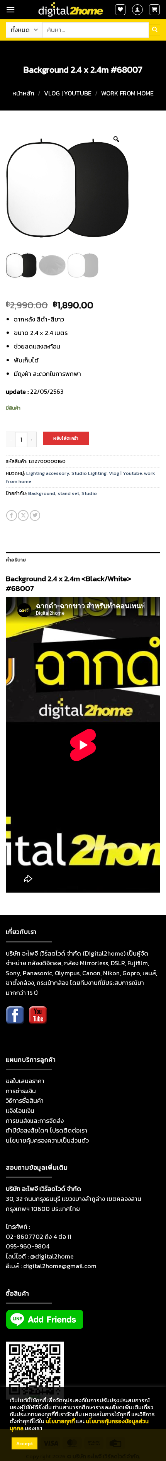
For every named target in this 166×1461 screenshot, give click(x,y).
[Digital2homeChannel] (37, 1021)
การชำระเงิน (21, 1090)
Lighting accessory (47, 473)
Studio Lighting (89, 473)
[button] (10, 9)
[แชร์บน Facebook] (11, 515)
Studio (89, 493)
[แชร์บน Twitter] (35, 515)
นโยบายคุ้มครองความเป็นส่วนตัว (47, 1140)
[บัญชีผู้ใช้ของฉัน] (137, 9)
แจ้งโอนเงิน (20, 1110)
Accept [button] (24, 1443)
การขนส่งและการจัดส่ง (35, 1120)
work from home (127, 93)
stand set (68, 493)
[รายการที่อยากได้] (120, 9)
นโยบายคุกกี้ (60, 1421)
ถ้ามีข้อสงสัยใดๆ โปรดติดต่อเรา (46, 1130)
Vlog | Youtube (67, 93)
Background (41, 493)
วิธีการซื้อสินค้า (25, 1100)
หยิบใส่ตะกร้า (65, 438)
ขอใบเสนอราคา (25, 1080)
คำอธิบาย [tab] (16, 559)
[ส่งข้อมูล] (154, 29)
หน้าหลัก (23, 93)
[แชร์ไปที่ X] (23, 515)
